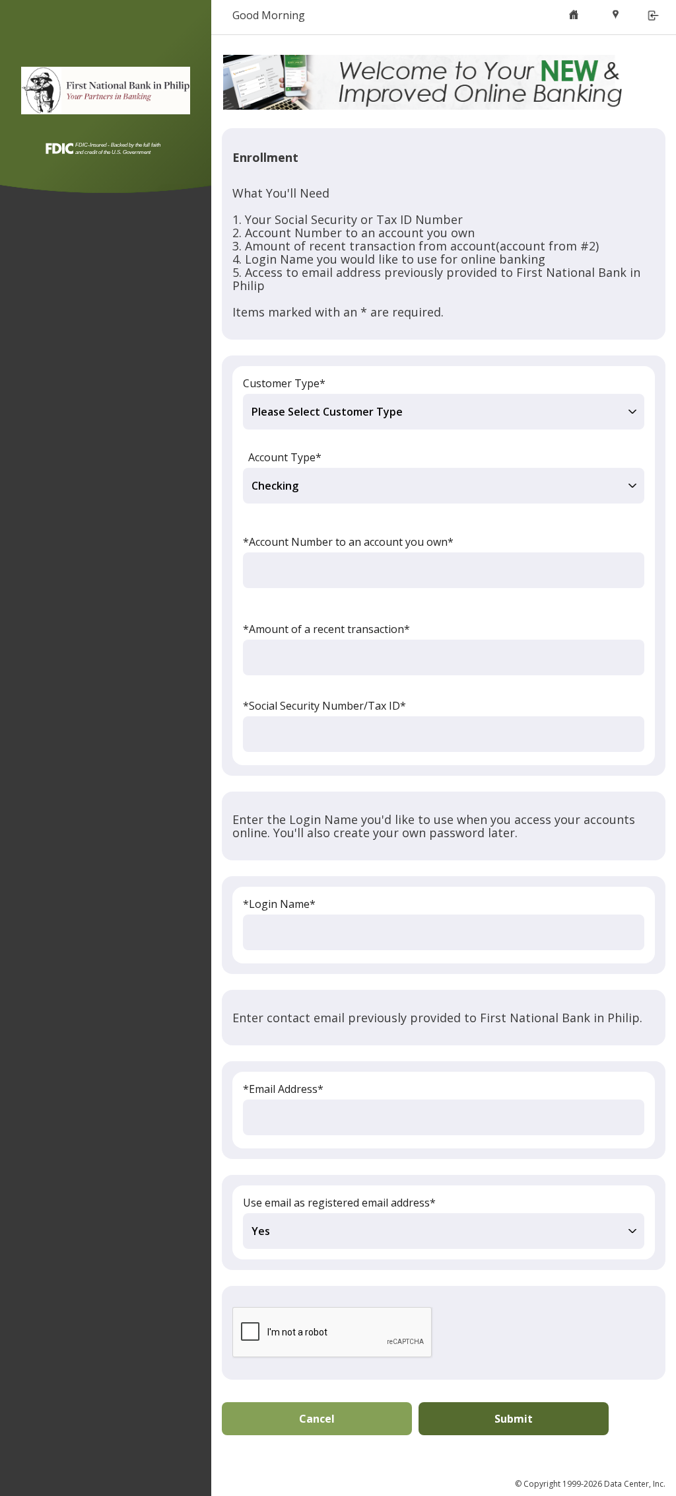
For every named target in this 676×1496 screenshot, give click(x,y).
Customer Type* (284, 383)
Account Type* (284, 457)
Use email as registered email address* (339, 1202)
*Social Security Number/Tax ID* (324, 705)
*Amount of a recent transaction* (326, 629)
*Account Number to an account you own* (348, 542)
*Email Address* (283, 1089)
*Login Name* (279, 904)
